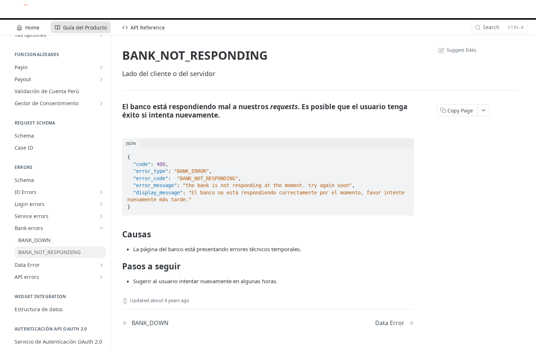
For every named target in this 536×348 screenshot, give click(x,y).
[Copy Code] (405, 154)
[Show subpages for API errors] (101, 277)
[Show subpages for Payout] (101, 79)
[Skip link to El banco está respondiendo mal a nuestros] (117, 111)
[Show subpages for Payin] (101, 67)
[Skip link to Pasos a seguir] (117, 266)
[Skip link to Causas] (117, 234)
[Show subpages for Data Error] (101, 265)
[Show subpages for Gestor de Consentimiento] (101, 103)
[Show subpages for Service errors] (101, 216)
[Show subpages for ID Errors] (101, 192)
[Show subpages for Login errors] (101, 204)
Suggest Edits (461, 50)
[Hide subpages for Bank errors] (101, 228)
